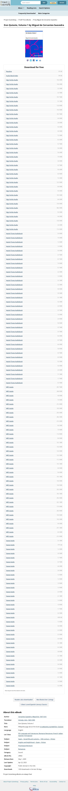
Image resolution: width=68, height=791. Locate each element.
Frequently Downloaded (27, 13)
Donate (62, 2)
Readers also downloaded (23, 700)
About (21, 8)
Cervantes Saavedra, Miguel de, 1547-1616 (32, 717)
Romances (21, 749)
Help (34, 785)
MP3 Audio (9, 387)
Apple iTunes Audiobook (14, 234)
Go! (44, 2)
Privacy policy (24, 781)
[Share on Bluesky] (37, 60)
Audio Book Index (12, 76)
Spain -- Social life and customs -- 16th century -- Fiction (36, 739)
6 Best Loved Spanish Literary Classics (34, 704)
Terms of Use (43, 781)
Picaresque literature (25, 746)
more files (13, 690)
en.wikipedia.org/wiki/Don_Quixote (51, 727)
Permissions (34, 781)
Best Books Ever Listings (45, 700)
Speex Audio (10, 541)
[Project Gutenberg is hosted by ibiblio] (34, 790)
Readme (9, 71)
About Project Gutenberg (10, 781)
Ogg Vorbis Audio (12, 80)
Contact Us (62, 781)
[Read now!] (34, 57)
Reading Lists (31, 8)
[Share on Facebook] (34, 60)
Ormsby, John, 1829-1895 (26, 720)
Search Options (44, 8)
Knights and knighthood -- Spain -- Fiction (32, 742)
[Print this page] (40, 60)
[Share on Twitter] (31, 60)
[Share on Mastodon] (28, 60)
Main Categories (44, 13)
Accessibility (53, 781)
